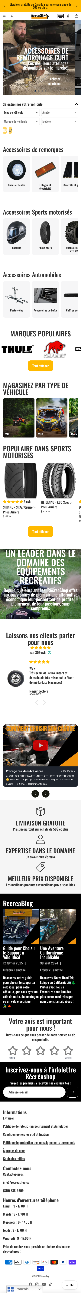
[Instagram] (37, 1284)
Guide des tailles (14, 1158)
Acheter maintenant (55, 81)
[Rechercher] (12, 16)
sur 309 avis (38, 652)
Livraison (9, 1118)
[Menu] (4, 16)
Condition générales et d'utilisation (26, 1134)
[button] (60, 15)
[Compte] (68, 16)
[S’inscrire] (72, 1092)
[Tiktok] (50, 1284)
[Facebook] (30, 1284)
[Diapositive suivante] (77, 6)
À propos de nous (14, 1150)
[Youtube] (44, 1284)
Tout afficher (40, 365)
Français (21, 1289)
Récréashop (44, 1276)
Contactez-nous (13, 1174)
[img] (40, 647)
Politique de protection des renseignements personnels (39, 1142)
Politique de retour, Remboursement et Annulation (36, 1126)
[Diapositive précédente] (4, 6)
